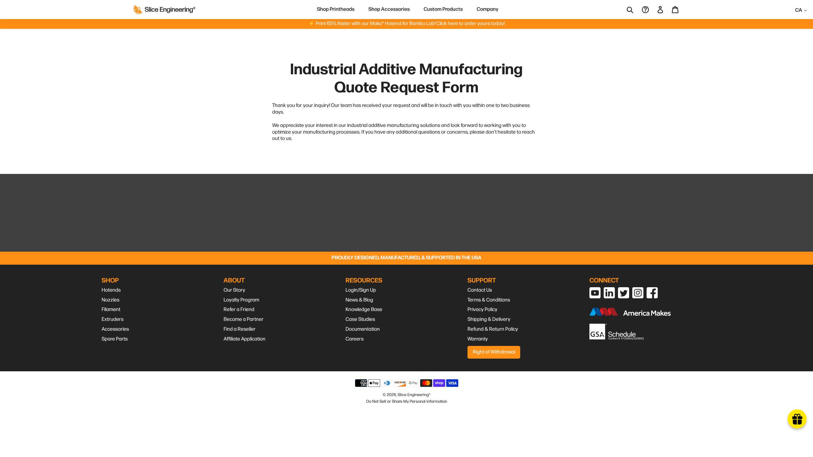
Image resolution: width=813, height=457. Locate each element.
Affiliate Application (244, 339)
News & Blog (359, 300)
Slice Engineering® (414, 394)
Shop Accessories (389, 9)
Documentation (363, 329)
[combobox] (634, 10)
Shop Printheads (335, 9)
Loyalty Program (241, 300)
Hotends (111, 290)
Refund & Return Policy (492, 329)
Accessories (115, 329)
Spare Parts (115, 339)
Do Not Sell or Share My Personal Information (406, 401)
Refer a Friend (239, 310)
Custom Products (443, 9)
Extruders (113, 319)
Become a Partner (244, 319)
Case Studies (360, 319)
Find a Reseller (240, 329)
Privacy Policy (482, 310)
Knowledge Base (364, 310)
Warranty (477, 339)
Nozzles (110, 300)
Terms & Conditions (488, 300)
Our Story (234, 290)
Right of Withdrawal (494, 352)
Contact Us (479, 290)
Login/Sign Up (361, 290)
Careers (355, 339)
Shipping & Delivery (488, 319)
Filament (111, 310)
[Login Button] (661, 9)
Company (487, 9)
